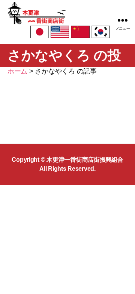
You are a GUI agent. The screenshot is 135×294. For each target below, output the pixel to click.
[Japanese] (39, 31)
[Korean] (101, 31)
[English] (60, 31)
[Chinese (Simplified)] (80, 31)
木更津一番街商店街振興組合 (84, 159)
